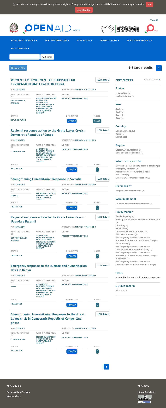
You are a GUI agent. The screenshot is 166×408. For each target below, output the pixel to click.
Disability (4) (122, 225)
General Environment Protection (46, 99)
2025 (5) (120, 112)
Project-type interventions (75, 98)
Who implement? (109, 40)
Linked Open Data (146, 392)
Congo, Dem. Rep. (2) (125, 130)
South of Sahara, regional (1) (129, 152)
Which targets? (19, 48)
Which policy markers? (139, 40)
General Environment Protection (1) (133, 177)
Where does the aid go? (23, 40)
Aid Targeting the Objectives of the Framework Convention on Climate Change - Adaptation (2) (136, 240)
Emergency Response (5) (127, 168)
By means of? (84, 40)
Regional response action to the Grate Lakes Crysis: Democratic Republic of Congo (47, 132)
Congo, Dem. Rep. (18, 151)
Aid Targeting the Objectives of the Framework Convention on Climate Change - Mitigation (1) (136, 255)
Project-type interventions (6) (130, 190)
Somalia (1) (121, 136)
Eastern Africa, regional (18, 102)
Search (48, 56)
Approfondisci (84, 9)
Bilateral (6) (121, 290)
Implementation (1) (125, 96)
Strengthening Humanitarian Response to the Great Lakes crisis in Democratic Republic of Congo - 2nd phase (47, 318)
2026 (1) (120, 109)
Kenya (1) (120, 134)
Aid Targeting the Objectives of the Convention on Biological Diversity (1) (134, 248)
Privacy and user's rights (18, 392)
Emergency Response (45, 155)
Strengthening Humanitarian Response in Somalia (46, 179)
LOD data (103, 79)
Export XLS (19, 67)
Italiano (154, 20)
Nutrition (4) (122, 228)
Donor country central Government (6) (134, 203)
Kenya (13, 286)
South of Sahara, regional (19, 239)
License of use (14, 396)
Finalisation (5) (123, 93)
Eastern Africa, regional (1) (128, 149)
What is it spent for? (56, 40)
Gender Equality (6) (125, 216)
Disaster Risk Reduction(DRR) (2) (132, 231)
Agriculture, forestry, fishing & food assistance (45, 104)
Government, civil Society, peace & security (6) (138, 165)
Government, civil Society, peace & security (44, 111)
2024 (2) (120, 115)
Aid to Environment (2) (127, 234)
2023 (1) (120, 118)
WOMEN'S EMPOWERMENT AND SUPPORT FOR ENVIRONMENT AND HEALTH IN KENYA (43, 82)
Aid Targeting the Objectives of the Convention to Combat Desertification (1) (136, 263)
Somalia (14, 196)
